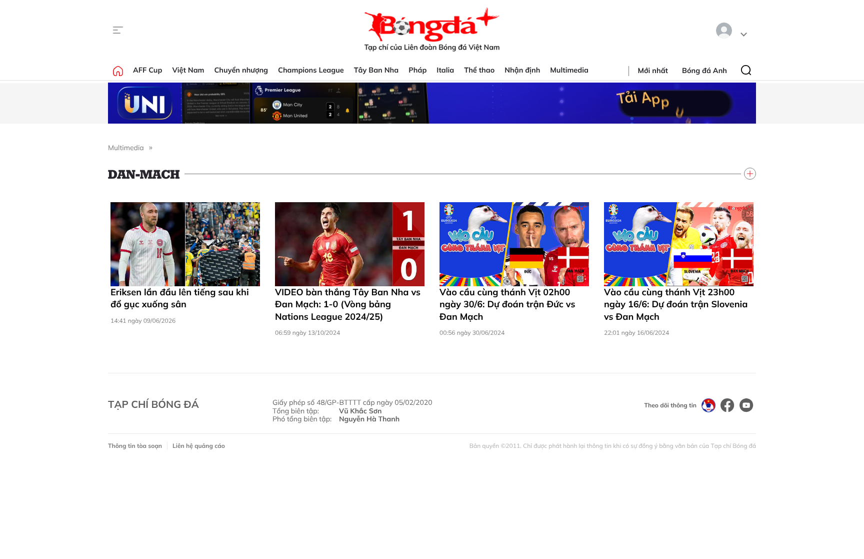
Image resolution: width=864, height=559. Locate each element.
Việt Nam (188, 70)
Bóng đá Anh (704, 70)
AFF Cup (147, 70)
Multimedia (569, 70)
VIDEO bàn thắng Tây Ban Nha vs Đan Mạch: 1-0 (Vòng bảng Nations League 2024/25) (347, 304)
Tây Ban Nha (376, 70)
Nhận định (522, 70)
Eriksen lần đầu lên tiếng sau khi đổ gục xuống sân (179, 298)
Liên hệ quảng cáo (198, 445)
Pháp (417, 70)
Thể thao (479, 70)
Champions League (311, 70)
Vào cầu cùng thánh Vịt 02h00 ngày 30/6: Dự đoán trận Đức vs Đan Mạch (507, 304)
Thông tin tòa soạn (135, 445)
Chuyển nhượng (241, 70)
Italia (445, 70)
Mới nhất (653, 70)
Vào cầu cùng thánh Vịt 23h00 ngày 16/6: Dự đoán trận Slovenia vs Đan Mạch (676, 304)
